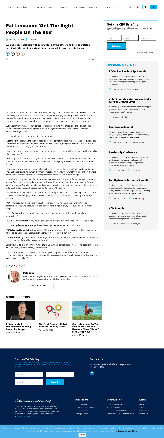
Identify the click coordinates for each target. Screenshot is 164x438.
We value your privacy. (145, 52)
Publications (81, 399)
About (142, 399)
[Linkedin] (92, 373)
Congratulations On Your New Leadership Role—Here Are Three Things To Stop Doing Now (86, 328)
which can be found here (126, 431)
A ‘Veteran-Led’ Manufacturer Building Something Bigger (18, 327)
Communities (114, 399)
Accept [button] (82, 435)
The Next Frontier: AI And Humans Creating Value (53, 325)
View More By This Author (38, 285)
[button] (8, 54)
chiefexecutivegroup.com (27, 416)
